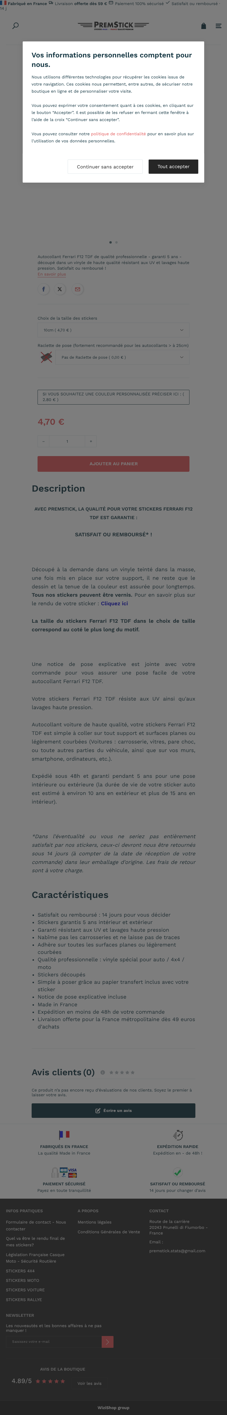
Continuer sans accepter (105, 167)
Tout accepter (173, 166)
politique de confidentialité (118, 134)
